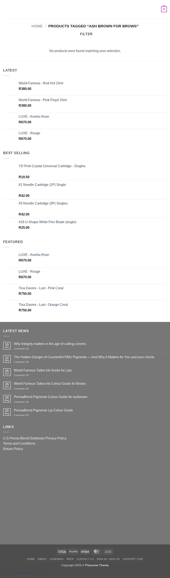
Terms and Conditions (19, 443)
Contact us (85, 559)
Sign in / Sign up (108, 559)
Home (37, 26)
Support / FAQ (133, 559)
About (42, 559)
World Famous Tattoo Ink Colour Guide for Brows (50, 383)
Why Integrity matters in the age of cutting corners (50, 344)
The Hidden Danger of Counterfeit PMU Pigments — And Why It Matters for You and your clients (84, 357)
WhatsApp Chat (24, 572)
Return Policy (13, 449)
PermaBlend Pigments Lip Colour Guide (43, 410)
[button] (5, 9)
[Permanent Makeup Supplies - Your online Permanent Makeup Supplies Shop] (85, 9)
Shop (70, 559)
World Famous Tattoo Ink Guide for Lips (43, 370)
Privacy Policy (56, 438)
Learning (56, 559)
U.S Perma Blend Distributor (24, 438)
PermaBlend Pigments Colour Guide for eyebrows (50, 397)
